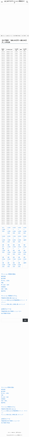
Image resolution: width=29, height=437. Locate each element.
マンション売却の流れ (8, 274)
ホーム (9, 432)
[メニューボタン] (2, 2)
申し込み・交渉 (5, 284)
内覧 (2, 282)
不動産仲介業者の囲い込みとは (9, 298)
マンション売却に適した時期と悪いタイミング (13, 304)
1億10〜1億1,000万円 (3, 248)
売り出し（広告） (5, 280)
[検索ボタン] (27, 2)
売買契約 (3, 286)
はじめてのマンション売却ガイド (14, 1)
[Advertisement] (14, 19)
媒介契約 (3, 278)
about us (13, 432)
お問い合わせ (18, 432)
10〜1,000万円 (3, 229)
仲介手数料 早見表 (5, 313)
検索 (25, 320)
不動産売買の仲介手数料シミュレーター (11, 311)
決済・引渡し (4, 289)
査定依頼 (3, 276)
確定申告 (3, 291)
